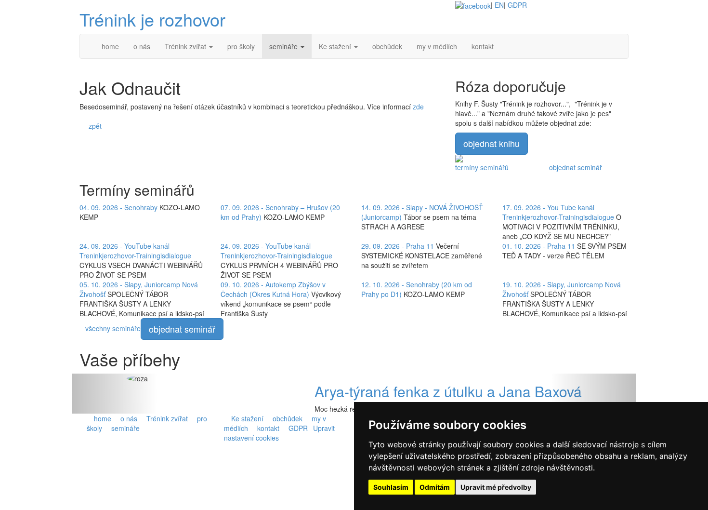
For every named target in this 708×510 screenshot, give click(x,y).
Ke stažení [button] (336, 46)
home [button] (110, 46)
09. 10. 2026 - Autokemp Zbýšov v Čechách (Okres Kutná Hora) (273, 289)
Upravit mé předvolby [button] (495, 487)
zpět (93, 126)
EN (499, 5)
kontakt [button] (483, 46)
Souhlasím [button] (390, 487)
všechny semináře (113, 328)
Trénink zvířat (166, 418)
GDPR (517, 5)
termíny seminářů (482, 167)
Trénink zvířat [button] (186, 46)
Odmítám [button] (435, 487)
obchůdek (286, 418)
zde (418, 106)
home (101, 418)
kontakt (267, 428)
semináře (124, 428)
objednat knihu (491, 143)
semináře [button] (284, 46)
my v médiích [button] (437, 46)
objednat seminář (575, 167)
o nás (127, 418)
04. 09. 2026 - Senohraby (118, 207)
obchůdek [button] (387, 46)
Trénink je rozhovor (152, 19)
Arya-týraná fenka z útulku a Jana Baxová (448, 391)
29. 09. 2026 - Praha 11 (397, 246)
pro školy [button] (241, 46)
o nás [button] (141, 46)
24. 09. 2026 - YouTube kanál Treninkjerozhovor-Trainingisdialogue (135, 250)
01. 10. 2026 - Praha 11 (538, 246)
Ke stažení (246, 418)
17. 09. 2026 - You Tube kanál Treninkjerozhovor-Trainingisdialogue (558, 212)
